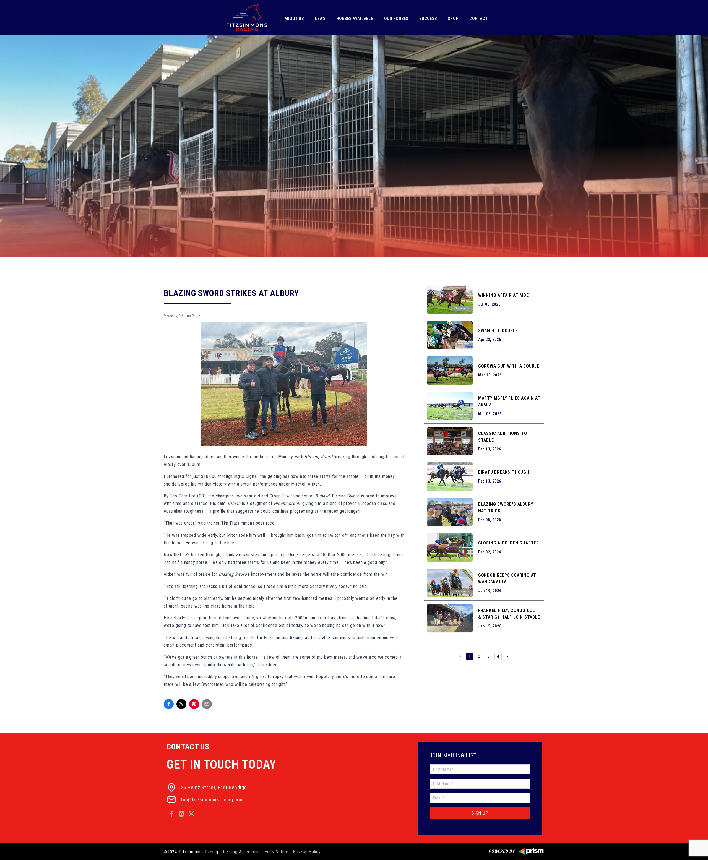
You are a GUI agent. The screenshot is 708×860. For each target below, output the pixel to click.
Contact (478, 18)
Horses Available (355, 18)
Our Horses (396, 18)
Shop (453, 18)
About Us (294, 18)
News (320, 18)
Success (428, 18)
